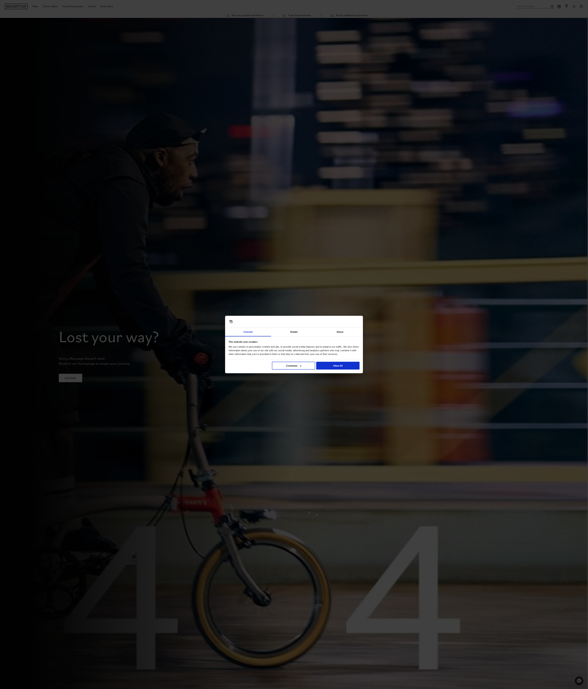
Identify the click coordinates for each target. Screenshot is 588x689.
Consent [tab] (248, 331)
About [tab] (340, 331)
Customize (292, 365)
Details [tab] (294, 331)
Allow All (338, 365)
